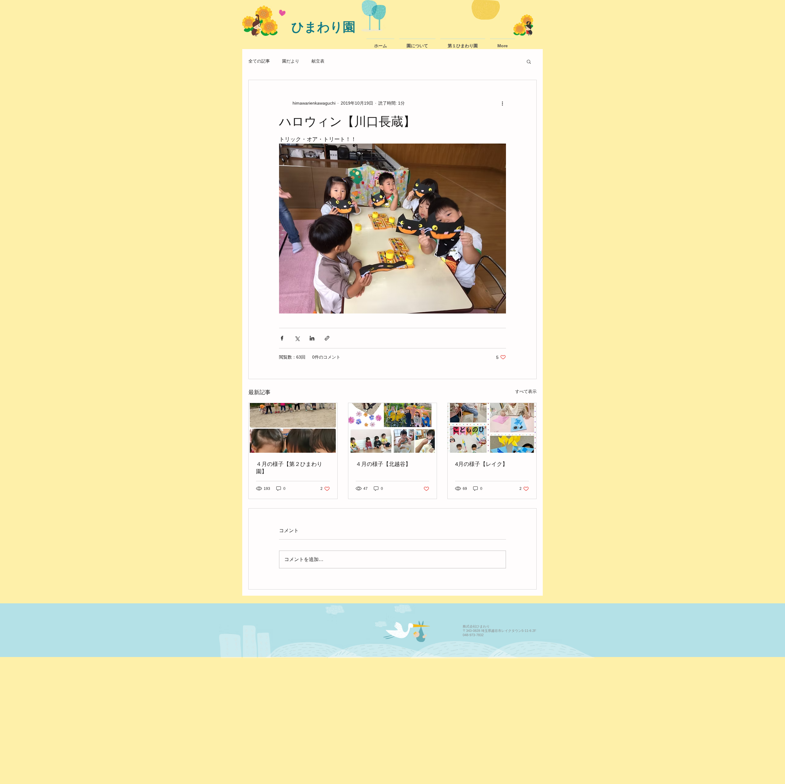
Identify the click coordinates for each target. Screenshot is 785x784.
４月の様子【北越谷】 (383, 464)
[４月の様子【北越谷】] (392, 428)
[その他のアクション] (502, 103)
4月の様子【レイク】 (481, 464)
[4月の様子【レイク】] (492, 428)
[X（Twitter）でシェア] (297, 338)
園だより (290, 61)
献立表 (318, 61)
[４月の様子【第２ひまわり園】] (293, 428)
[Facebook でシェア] (282, 338)
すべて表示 (526, 391)
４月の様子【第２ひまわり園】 (289, 468)
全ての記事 (259, 61)
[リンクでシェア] (327, 338)
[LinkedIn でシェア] (312, 338)
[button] (529, 61)
